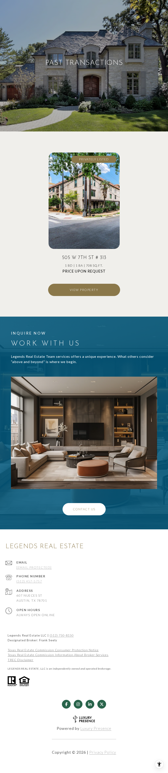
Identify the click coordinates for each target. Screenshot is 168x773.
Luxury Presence (95, 728)
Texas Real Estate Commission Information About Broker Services (58, 655)
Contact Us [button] (84, 509)
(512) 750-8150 (62, 635)
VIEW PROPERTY (84, 290)
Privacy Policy (102, 752)
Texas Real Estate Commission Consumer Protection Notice (53, 650)
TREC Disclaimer (20, 660)
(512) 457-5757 (29, 581)
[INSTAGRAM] (78, 704)
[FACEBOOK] (66, 704)
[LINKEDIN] (90, 704)
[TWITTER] (101, 704)
